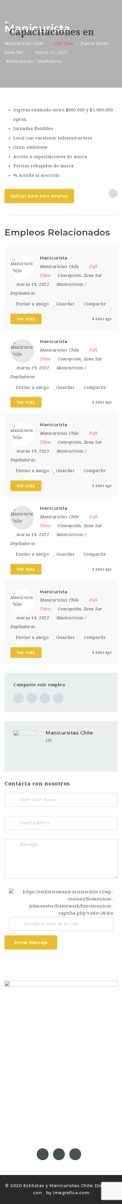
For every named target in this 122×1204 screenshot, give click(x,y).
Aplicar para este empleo (39, 196)
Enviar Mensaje (30, 942)
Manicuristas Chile (69, 733)
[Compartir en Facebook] (18, 698)
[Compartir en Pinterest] (45, 698)
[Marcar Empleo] (113, 193)
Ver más (26, 319)
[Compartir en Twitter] (32, 698)
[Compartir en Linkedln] (58, 698)
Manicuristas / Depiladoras (34, 61)
